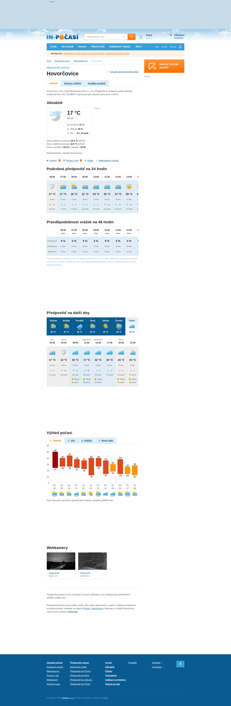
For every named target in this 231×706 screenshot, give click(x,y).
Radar (90, 160)
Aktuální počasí (54, 663)
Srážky (88, 440)
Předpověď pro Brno (79, 675)
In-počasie (157, 667)
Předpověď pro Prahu (80, 671)
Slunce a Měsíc (72, 83)
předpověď (98, 47)
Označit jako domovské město (124, 72)
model (120, 47)
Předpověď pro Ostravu (81, 680)
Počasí (54, 83)
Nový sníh (107, 440)
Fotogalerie (111, 675)
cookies (105, 698)
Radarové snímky (55, 667)
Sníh (157, 47)
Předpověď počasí (62, 61)
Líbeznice (53, 573)
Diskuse (173, 47)
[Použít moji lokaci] (123, 37)
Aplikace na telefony (115, 680)
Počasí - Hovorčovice (93, 608)
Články (108, 671)
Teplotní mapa (53, 684)
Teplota (57, 440)
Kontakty (132, 663)
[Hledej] (132, 37)
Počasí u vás (72, 160)
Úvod (49, 61)
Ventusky (156, 663)
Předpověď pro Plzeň (80, 684)
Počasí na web (112, 684)
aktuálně (67, 47)
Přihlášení (179, 35)
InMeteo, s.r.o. (68, 698)
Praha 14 (84, 573)
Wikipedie (73, 612)
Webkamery (52, 680)
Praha (149, 35)
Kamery (53, 160)
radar (82, 47)
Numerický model (78, 667)
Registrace (178, 38)
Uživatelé (109, 667)
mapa (115, 160)
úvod (53, 47)
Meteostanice (105, 160)
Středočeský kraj (81, 61)
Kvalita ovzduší (96, 83)
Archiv (164, 47)
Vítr (73, 440)
